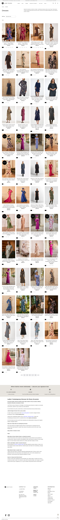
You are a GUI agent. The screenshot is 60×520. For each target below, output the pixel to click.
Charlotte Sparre (31, 416)
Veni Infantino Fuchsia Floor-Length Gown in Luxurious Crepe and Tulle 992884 (51, 180)
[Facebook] (6, 515)
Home (3, 6)
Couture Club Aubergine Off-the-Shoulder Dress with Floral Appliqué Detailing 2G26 (8, 288)
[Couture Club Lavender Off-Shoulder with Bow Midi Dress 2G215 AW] (37, 143)
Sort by (3, 16)
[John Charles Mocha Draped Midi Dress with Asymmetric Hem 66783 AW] (22, 223)
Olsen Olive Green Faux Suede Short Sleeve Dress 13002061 (51, 206)
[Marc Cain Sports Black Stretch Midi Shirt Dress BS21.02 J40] (22, 331)
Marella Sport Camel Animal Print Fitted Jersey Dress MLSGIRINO (8, 126)
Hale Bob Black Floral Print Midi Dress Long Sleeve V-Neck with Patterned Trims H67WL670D (51, 71)
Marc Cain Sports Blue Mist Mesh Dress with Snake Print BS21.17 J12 (37, 341)
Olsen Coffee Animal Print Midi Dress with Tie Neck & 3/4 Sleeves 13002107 (9, 70)
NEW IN (49, 488)
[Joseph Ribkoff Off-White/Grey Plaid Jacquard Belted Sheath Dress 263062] (8, 249)
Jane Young (6, 519)
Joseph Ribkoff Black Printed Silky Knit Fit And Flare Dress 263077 (51, 315)
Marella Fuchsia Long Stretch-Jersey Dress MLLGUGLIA (23, 126)
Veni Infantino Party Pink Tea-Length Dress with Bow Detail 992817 (8, 368)
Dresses (6, 6)
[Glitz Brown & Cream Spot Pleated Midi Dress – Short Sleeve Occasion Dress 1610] (37, 32)
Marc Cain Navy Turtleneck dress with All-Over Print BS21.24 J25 (23, 98)
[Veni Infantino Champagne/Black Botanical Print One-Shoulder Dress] (22, 60)
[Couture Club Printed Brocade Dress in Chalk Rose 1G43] (22, 249)
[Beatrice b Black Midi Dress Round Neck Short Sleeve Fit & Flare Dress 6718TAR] (37, 195)
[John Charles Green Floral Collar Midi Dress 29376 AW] (8, 223)
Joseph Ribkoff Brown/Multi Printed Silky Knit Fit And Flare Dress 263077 (9, 341)
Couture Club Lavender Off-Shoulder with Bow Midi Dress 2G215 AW (37, 153)
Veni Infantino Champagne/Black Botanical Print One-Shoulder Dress (23, 70)
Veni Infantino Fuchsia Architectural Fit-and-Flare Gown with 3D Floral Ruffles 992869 (8, 206)
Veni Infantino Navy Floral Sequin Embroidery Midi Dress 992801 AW (51, 153)
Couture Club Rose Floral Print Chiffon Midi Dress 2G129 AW (51, 234)
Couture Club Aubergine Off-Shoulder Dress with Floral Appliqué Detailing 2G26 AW (23, 153)
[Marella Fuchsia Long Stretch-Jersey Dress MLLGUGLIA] (22, 115)
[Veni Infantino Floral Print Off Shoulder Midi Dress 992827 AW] (8, 169)
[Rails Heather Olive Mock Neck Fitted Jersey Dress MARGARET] (22, 277)
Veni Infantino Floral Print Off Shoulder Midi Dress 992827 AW (8, 180)
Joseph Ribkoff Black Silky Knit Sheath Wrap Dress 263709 (37, 315)
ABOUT (49, 495)
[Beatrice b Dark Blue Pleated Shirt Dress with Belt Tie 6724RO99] (37, 169)
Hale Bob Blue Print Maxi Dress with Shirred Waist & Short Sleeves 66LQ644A (23, 315)
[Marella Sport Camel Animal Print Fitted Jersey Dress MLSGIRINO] (8, 115)
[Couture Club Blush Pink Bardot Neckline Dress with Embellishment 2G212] (22, 357)
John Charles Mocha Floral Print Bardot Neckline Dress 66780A (37, 260)
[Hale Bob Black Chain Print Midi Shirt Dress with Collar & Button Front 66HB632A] (51, 277)
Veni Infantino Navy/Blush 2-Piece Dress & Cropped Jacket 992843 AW (8, 153)
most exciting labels (25, 412)
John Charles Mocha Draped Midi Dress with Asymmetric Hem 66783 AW (23, 234)
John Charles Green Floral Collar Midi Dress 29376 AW (8, 233)
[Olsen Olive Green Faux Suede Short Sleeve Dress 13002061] (51, 195)
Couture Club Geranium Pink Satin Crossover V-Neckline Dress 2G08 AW (37, 234)
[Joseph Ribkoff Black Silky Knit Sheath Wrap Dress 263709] (37, 304)
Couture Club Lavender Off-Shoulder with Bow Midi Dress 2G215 (37, 287)
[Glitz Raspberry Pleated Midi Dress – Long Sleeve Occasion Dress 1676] (22, 32)
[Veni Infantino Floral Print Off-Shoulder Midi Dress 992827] (51, 331)
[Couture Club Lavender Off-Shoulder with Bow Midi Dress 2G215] (37, 277)
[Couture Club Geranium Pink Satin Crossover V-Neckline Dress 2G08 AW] (37, 223)
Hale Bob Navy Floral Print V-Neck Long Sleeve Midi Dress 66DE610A (8, 315)
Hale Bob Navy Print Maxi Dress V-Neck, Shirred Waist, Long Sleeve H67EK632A (8, 98)
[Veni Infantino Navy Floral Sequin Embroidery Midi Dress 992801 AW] (51, 143)
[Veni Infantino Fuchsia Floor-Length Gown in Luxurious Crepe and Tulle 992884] (51, 169)
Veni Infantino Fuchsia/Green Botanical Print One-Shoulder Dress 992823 (37, 70)
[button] (53, 3)
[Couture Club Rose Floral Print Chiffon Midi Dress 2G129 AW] (51, 223)
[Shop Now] (58, 517)
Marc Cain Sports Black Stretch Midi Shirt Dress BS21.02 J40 (23, 341)
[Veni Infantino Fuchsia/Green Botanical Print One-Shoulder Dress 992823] (37, 60)
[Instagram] (9, 515)
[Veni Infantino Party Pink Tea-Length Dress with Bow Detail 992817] (8, 357)
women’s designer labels (19, 444)
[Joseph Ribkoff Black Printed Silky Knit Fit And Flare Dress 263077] (51, 304)
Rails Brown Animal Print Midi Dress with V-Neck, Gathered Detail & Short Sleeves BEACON (51, 43)
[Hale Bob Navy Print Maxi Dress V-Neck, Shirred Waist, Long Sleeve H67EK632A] (8, 87)
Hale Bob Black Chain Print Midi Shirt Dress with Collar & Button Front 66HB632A (51, 287)
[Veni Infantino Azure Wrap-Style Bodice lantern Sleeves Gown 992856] (22, 195)
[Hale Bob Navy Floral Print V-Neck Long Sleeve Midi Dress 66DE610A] (8, 304)
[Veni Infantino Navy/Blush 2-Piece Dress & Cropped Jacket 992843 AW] (8, 143)
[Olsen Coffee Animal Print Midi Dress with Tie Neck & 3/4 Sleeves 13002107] (8, 60)
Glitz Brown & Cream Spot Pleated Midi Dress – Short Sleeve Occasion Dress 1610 (37, 43)
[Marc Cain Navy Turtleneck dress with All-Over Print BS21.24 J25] (22, 87)
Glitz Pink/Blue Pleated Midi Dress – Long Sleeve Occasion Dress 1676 (8, 43)
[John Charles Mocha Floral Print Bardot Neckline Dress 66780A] (37, 249)
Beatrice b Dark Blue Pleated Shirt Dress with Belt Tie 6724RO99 (37, 180)
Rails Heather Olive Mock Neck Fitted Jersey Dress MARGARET (23, 287)
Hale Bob (25, 416)
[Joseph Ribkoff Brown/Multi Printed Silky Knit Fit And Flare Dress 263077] (8, 331)
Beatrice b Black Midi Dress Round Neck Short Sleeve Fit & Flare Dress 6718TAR (37, 206)
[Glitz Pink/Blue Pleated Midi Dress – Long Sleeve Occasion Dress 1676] (8, 32)
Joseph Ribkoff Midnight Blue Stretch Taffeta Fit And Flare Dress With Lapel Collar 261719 (37, 126)
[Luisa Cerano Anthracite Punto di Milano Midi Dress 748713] (51, 115)
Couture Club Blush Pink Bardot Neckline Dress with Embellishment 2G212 (23, 368)
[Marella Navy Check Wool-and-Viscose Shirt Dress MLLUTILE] (22, 169)
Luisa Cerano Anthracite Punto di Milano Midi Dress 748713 (51, 126)
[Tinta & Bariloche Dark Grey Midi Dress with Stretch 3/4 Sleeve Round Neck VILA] (51, 87)
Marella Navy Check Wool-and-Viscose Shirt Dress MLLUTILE (23, 180)
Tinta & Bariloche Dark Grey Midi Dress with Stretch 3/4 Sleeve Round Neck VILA (51, 98)
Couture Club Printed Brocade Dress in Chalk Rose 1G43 (22, 260)
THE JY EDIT (50, 494)
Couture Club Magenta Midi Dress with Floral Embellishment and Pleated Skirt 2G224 (51, 260)
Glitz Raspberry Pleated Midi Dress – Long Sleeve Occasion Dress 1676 (23, 43)
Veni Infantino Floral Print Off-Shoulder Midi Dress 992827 (51, 341)
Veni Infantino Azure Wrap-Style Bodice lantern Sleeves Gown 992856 (22, 206)
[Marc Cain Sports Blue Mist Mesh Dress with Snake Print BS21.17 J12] (37, 331)
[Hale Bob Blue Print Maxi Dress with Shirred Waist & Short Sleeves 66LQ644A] (22, 304)
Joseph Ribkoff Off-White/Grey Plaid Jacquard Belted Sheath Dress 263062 (8, 260)
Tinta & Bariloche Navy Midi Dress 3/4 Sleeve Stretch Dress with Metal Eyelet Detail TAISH (37, 99)
